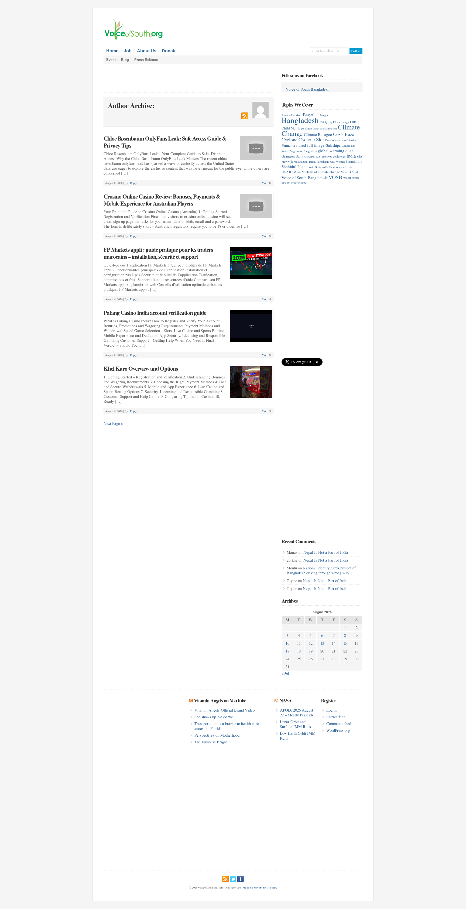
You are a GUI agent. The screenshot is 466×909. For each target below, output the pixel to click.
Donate (169, 51)
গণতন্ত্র (355, 178)
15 (345, 643)
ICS (318, 156)
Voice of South (349, 172)
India (351, 156)
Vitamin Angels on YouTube (220, 700)
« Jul (285, 673)
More (265, 183)
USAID (287, 171)
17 (287, 651)
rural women (337, 161)
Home (112, 51)
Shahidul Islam (294, 166)
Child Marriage (293, 128)
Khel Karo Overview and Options (141, 368)
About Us (146, 51)
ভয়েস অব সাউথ (298, 183)
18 (299, 651)
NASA (285, 700)
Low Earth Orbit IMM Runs (298, 736)
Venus (297, 172)
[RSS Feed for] (244, 117)
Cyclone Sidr (311, 139)
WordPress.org (338, 730)
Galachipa (333, 145)
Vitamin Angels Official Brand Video (224, 710)
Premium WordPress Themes (259, 887)
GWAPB (309, 156)
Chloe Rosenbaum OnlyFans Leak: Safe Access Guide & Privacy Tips (165, 141)
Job (128, 51)
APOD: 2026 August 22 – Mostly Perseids (296, 712)
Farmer (287, 145)
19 (311, 651)
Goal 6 (349, 151)
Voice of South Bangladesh (307, 89)
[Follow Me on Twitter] (233, 878)
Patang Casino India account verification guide (155, 312)
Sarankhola (354, 161)
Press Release (146, 60)
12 (311, 643)
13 (322, 643)
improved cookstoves (333, 156)
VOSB (335, 176)
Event (111, 60)
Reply (133, 183)
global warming (331, 150)
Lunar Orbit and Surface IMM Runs (295, 724)
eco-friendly (349, 140)
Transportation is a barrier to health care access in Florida (226, 726)
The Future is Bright (210, 741)
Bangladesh (300, 120)
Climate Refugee (318, 134)
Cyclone (289, 139)
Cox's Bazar (344, 134)
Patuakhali (323, 161)
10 (287, 643)
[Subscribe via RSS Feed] (225, 878)
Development (333, 140)
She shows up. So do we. (214, 716)
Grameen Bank (292, 156)
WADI (347, 178)
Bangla (324, 115)
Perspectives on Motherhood (216, 735)
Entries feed (335, 716)
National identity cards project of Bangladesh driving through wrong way (321, 570)
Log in (331, 710)
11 (299, 643)
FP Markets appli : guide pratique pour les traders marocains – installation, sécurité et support (158, 253)
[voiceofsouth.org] (134, 39)
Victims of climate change (321, 171)
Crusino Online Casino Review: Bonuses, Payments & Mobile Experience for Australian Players (162, 199)
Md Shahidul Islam (305, 161)
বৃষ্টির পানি (286, 183)
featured (299, 145)
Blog (125, 60)
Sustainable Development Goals (333, 167)
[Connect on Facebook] (240, 878)
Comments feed (338, 723)
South (311, 167)
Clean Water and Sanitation (321, 128)
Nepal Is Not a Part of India (325, 552)
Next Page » (113, 423)
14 (333, 643)
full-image (315, 145)
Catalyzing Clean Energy (334, 122)
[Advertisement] (299, 27)
